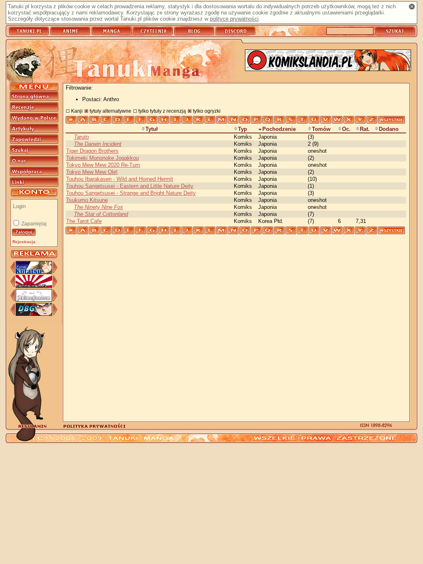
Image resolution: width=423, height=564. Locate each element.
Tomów (321, 129)
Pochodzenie (279, 129)
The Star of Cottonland (101, 214)
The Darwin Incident (97, 144)
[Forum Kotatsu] (34, 272)
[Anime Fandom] (34, 300)
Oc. (346, 129)
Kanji (77, 111)
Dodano (389, 129)
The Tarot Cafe (84, 221)
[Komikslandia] (328, 61)
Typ (242, 129)
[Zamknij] (412, 6)
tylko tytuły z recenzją (162, 111)
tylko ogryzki (207, 111)
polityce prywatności (234, 19)
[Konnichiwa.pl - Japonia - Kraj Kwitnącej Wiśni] (34, 286)
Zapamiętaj (33, 224)
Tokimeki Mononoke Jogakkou (102, 158)
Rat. (365, 129)
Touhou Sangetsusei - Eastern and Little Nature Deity (129, 186)
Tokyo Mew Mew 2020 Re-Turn (103, 165)
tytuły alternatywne (110, 111)
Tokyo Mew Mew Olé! (92, 172)
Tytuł (151, 129)
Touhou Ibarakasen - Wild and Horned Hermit (119, 179)
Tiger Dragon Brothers (92, 151)
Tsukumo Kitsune (87, 200)
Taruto (81, 137)
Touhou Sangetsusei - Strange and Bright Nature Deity (131, 193)
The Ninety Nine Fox (98, 207)
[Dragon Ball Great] (34, 314)
